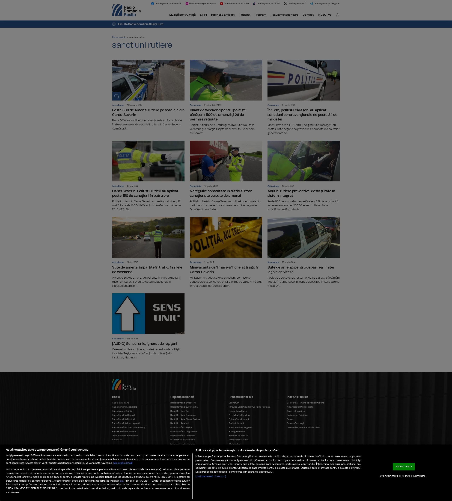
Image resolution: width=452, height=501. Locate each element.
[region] (226, 472)
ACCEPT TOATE (404, 466)
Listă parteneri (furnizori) (210, 476)
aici (121, 481)
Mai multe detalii (123, 463)
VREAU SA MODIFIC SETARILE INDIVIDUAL (403, 476)
